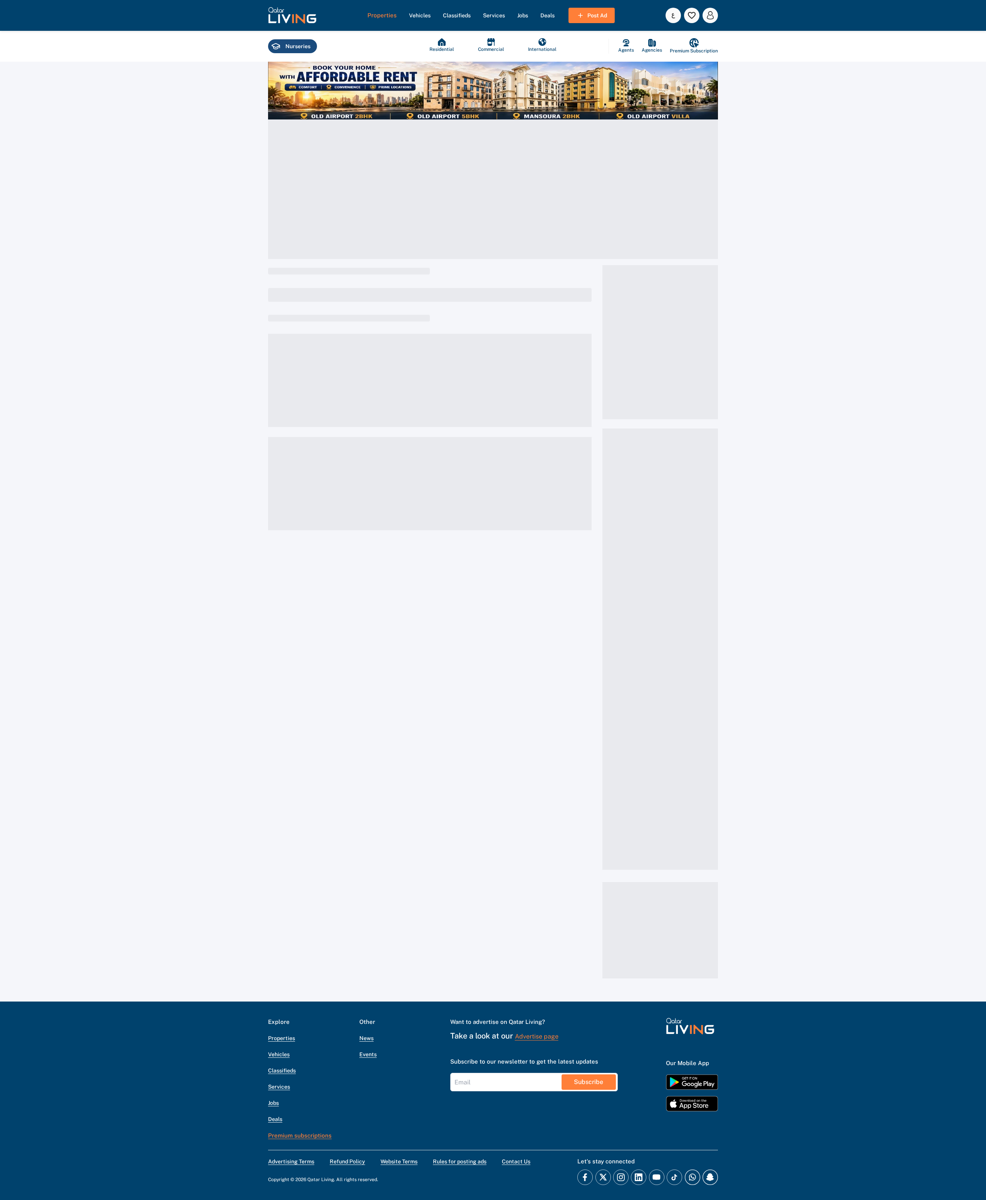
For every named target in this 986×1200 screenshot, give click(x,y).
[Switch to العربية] (673, 15)
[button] (292, 15)
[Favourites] (691, 15)
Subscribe (588, 1082)
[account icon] (710, 15)
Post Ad (597, 15)
